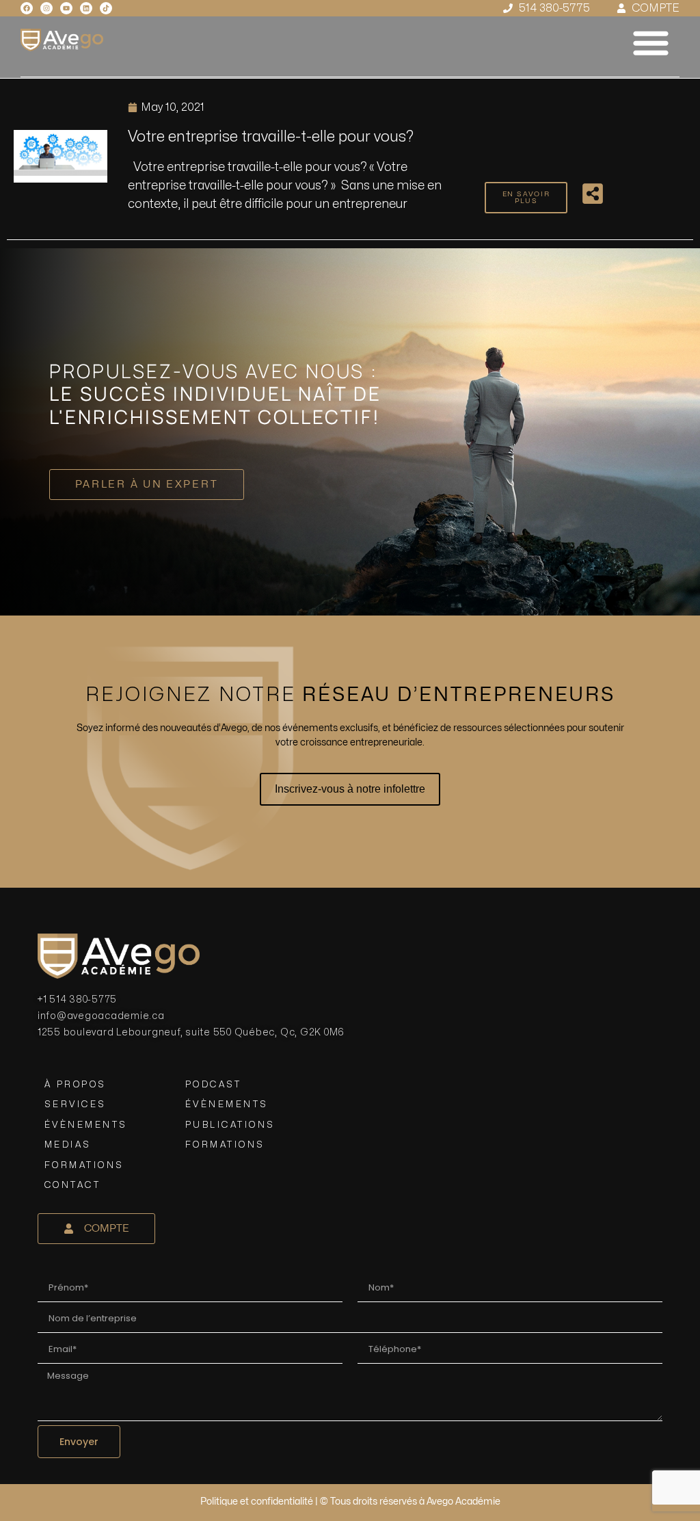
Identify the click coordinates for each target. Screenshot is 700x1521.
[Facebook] (27, 8)
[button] (650, 42)
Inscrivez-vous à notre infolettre (350, 789)
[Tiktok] (106, 8)
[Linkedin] (86, 8)
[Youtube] (66, 8)
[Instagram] (46, 8)
